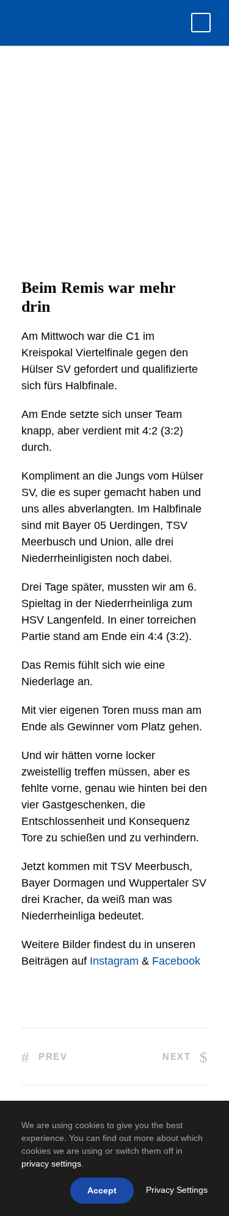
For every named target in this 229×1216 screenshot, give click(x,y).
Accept (102, 1190)
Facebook (176, 961)
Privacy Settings (177, 1190)
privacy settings (51, 1163)
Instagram (114, 961)
